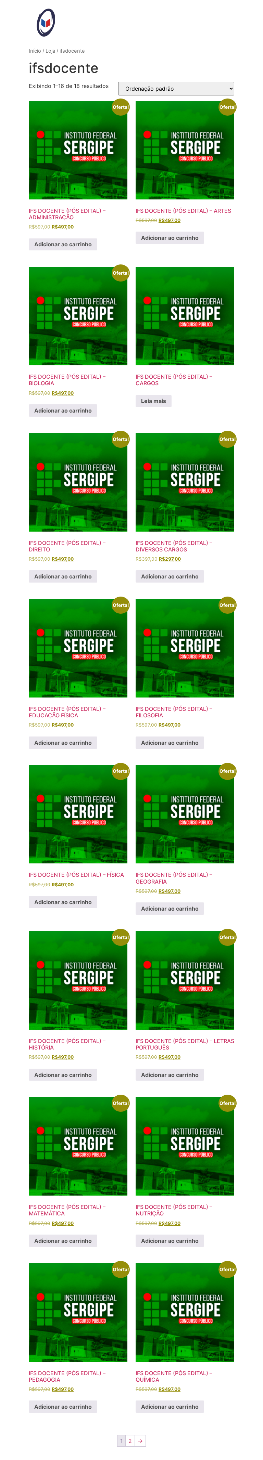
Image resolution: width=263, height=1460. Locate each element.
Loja (50, 51)
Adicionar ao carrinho (63, 244)
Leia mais (153, 400)
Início (35, 51)
